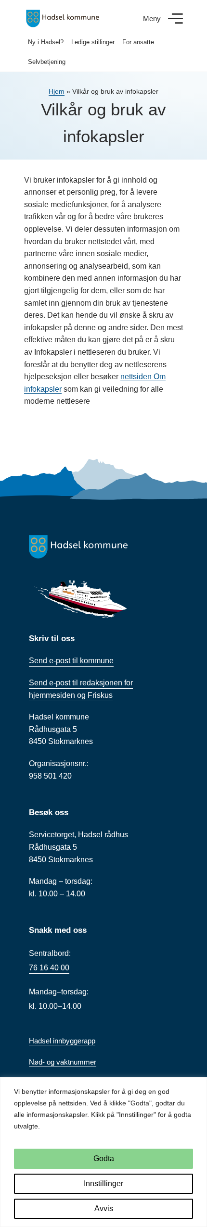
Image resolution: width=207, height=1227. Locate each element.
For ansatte (138, 42)
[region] (103, 1152)
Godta (103, 1158)
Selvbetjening (46, 61)
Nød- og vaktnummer (62, 1062)
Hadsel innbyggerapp (62, 1041)
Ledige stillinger (93, 42)
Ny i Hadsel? (46, 42)
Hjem (57, 91)
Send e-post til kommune (71, 661)
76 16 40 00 (49, 968)
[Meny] (175, 18)
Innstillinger (103, 1183)
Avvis (103, 1208)
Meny (152, 18)
